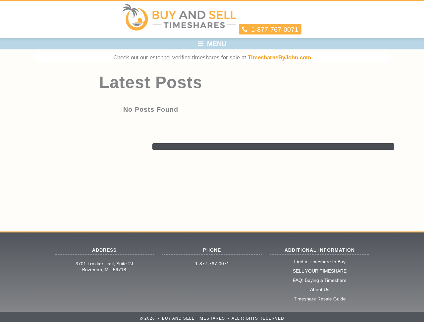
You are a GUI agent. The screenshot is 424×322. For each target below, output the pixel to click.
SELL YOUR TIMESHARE (319, 271)
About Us (319, 289)
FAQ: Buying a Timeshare (319, 280)
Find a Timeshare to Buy (319, 261)
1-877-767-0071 (212, 263)
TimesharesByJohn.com (279, 57)
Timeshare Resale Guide (320, 298)
